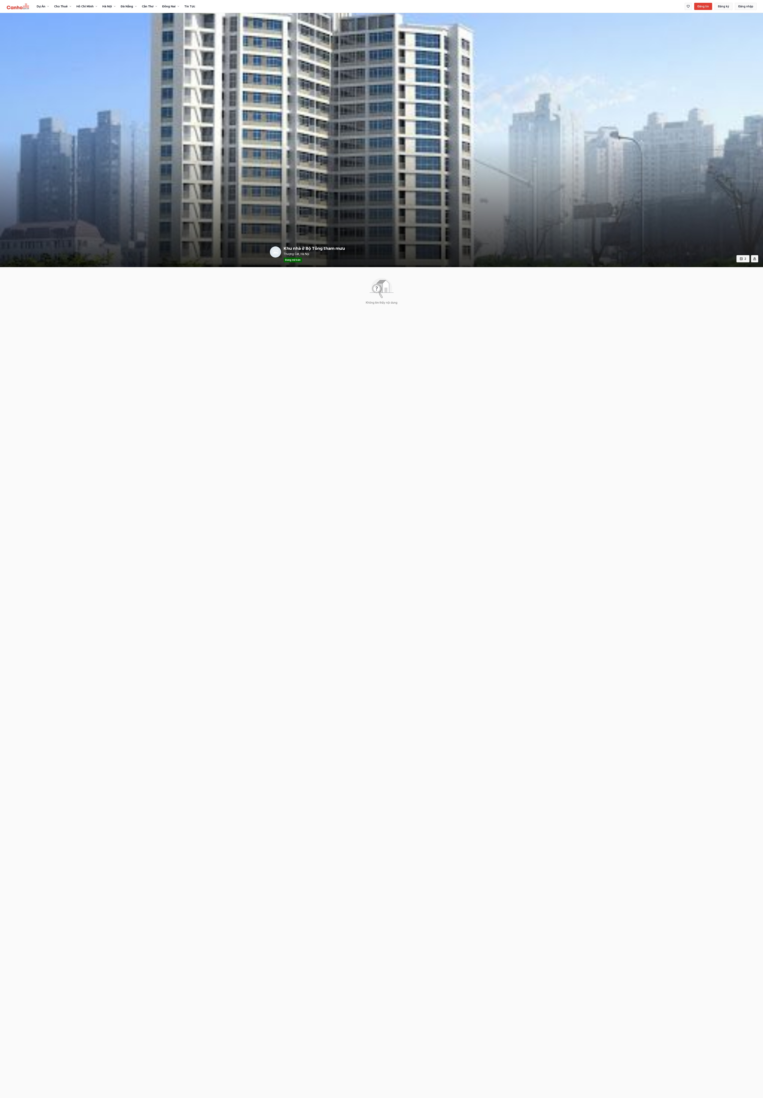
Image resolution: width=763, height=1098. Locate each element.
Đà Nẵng (127, 6)
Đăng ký (723, 6)
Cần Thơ (147, 6)
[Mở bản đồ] (754, 258)
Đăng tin (703, 6)
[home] (18, 6)
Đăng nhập (745, 6)
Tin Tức (189, 6)
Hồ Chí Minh (85, 6)
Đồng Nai (169, 6)
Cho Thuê (61, 6)
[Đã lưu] (688, 6)
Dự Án (41, 6)
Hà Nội (107, 6)
